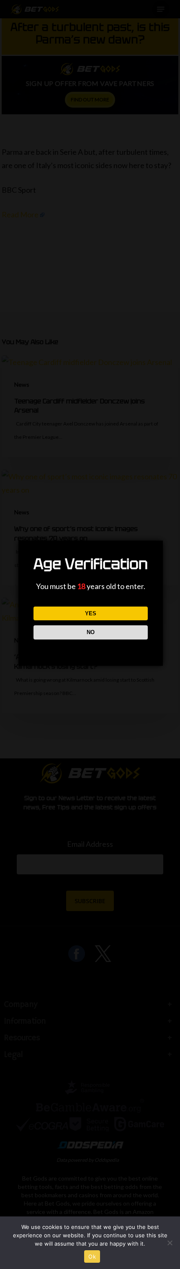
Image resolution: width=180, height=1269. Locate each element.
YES (90, 613)
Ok (92, 1256)
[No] (169, 1243)
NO (91, 632)
